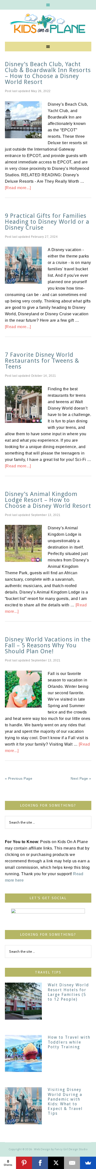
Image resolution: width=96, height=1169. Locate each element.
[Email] (72, 1163)
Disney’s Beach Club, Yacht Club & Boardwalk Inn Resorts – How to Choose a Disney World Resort (48, 73)
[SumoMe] (88, 1163)
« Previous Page (18, 778)
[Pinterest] (24, 1163)
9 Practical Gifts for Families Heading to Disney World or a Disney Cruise (47, 221)
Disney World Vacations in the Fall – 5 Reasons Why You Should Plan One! (48, 645)
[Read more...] (18, 188)
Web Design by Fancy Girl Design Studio (60, 1149)
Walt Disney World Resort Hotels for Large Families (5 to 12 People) (68, 992)
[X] (56, 1163)
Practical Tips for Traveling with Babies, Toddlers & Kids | (48, 24)
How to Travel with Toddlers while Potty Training (69, 1042)
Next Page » (81, 778)
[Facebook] (40, 1163)
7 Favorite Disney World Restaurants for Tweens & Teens (42, 360)
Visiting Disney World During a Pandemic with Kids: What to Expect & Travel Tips (65, 1101)
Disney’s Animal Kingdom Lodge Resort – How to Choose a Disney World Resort (48, 500)
